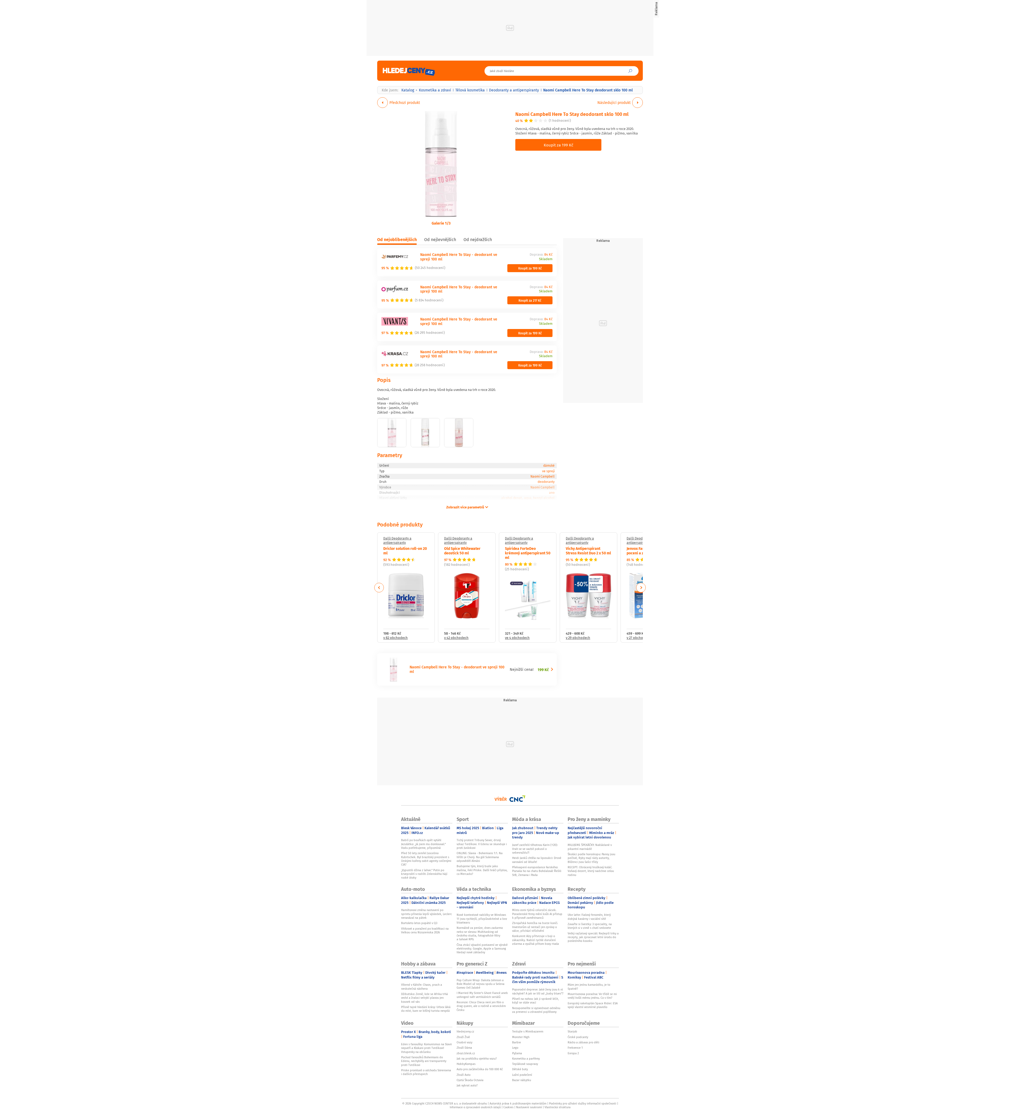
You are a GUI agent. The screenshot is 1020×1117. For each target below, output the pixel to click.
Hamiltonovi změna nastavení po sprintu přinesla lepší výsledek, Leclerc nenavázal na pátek (426, 914)
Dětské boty (520, 1069)
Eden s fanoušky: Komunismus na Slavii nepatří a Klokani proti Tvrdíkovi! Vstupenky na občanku (426, 1048)
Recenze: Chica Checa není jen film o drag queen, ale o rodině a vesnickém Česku (481, 1006)
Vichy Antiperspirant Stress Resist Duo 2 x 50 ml (588, 550)
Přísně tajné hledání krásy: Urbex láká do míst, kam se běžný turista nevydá (425, 1009)
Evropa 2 (573, 1053)
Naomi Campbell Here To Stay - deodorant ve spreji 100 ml (458, 257)
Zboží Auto (463, 1075)
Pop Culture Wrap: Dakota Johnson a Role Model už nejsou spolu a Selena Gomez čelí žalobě (480, 984)
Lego (515, 1048)
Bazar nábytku (521, 1080)
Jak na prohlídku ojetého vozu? (477, 1058)
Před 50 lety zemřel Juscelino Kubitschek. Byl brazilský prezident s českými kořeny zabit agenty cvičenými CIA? (426, 859)
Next (640, 587)
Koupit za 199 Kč (558, 145)
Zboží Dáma (464, 1048)
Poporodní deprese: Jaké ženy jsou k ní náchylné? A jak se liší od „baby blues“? (537, 991)
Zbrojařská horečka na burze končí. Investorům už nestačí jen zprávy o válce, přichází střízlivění (535, 927)
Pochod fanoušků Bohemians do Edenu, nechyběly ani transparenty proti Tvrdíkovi (423, 1061)
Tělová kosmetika (470, 90)
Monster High (520, 1037)
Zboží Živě (463, 1037)
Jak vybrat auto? (467, 1085)
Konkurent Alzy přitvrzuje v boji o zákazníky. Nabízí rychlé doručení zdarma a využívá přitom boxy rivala (535, 940)
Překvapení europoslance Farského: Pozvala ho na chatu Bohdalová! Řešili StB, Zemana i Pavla (536, 871)
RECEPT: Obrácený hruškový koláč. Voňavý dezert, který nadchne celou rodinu (591, 871)
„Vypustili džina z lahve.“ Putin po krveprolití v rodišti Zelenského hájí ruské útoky (424, 874)
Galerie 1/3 (441, 223)
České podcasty (578, 1037)
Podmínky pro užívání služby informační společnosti (582, 1103)
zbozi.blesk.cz (466, 1053)
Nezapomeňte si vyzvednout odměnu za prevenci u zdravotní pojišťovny (536, 1010)
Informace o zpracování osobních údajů (475, 1107)
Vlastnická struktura (558, 1107)
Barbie (516, 1042)
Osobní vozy (464, 1042)
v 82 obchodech (395, 638)
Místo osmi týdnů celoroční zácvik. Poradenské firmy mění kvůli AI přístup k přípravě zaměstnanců (537, 914)
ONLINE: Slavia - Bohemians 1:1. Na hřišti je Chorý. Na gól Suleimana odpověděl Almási (480, 857)
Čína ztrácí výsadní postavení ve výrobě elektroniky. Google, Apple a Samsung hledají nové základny (482, 949)
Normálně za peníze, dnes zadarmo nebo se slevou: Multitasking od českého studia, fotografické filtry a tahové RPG (480, 933)
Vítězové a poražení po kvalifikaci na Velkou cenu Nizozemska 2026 (425, 930)
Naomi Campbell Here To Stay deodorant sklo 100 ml (571, 113)
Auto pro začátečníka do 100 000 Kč (480, 1069)
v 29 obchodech (578, 638)
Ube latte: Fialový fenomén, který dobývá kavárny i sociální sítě (589, 917)
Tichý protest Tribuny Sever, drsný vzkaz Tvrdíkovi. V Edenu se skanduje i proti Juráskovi (482, 844)
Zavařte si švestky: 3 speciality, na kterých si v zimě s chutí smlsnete (590, 926)
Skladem (545, 259)
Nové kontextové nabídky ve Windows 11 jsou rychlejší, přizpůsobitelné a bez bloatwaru (482, 919)
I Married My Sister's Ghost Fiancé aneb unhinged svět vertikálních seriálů (482, 995)
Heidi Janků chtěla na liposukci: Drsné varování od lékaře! (536, 860)
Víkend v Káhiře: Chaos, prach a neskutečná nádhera (421, 986)
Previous (379, 587)
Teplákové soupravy (525, 1064)
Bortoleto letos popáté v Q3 (419, 923)
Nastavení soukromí (529, 1107)
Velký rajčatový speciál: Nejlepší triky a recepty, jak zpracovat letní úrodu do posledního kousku (593, 937)
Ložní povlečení (522, 1075)
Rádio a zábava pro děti (583, 1042)
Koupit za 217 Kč (529, 300)
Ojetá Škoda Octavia (470, 1080)
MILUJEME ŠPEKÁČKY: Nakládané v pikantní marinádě (590, 847)
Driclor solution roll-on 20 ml (405, 550)
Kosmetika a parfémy (526, 1058)
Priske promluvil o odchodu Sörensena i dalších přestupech (426, 1072)
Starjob (572, 1031)
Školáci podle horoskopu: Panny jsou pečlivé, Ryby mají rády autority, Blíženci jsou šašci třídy (591, 858)
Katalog (407, 90)
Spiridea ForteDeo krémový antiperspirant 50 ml (527, 552)
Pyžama (517, 1053)
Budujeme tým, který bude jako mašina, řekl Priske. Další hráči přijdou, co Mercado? (482, 870)
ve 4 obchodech (517, 638)
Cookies (508, 1107)
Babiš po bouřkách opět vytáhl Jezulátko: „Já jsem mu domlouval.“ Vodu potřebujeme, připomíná (423, 844)
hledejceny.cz (465, 1031)
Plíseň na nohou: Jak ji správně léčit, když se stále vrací (535, 1001)
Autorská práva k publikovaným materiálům (518, 1103)
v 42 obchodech (456, 638)
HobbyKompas (466, 1064)
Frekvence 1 (575, 1048)
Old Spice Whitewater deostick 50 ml (462, 550)
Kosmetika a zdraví (435, 90)
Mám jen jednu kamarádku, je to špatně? (589, 986)
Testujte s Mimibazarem (527, 1031)
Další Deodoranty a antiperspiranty (397, 540)
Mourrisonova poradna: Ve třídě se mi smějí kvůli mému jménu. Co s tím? (592, 996)
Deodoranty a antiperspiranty (514, 90)
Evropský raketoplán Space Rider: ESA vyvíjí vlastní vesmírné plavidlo (593, 1005)
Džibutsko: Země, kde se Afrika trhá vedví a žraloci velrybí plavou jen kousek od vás (424, 998)
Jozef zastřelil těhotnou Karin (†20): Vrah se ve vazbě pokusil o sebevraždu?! (535, 849)
